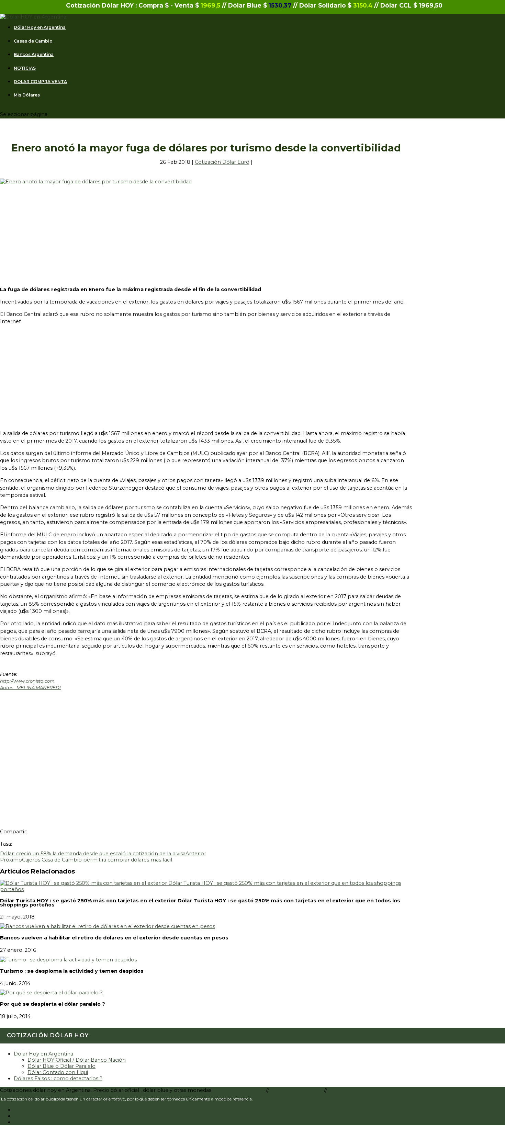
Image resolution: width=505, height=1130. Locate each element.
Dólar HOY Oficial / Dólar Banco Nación (76, 1060)
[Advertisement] (206, 233)
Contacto (340, 1090)
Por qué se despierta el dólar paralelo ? (52, 1004)
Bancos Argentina (34, 54)
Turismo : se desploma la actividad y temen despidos (72, 971)
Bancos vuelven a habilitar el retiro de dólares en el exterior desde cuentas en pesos (114, 938)
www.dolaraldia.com (240, 1090)
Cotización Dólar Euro (222, 162)
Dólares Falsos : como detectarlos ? (58, 1078)
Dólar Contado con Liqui (57, 1072)
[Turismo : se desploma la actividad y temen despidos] (68, 960)
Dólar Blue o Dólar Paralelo (61, 1066)
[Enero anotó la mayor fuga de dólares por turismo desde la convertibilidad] (96, 182)
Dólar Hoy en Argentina (40, 27)
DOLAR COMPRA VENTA (40, 81)
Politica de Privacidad (297, 1090)
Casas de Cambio (33, 41)
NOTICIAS (25, 68)
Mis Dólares (27, 95)
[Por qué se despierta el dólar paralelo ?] (51, 993)
